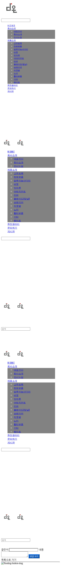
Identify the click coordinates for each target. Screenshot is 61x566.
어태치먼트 (19, 58)
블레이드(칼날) (20, 64)
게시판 (11, 91)
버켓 (16, 52)
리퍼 (16, 61)
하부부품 (18, 46)
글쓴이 (4, 549)
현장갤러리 (13, 85)
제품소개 (12, 40)
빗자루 (17, 55)
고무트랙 (18, 43)
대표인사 (18, 31)
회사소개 (12, 28)
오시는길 (18, 37)
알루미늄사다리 (21, 49)
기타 (16, 79)
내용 (41, 549)
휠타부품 (18, 76)
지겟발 (17, 70)
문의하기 (12, 88)
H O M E (11, 25)
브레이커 (18, 67)
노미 (16, 73)
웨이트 (17, 82)
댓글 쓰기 (34, 556)
